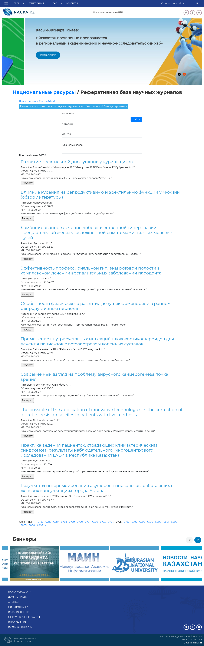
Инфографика (17, 622)
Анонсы (13, 602)
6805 (40, 525)
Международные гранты (24, 617)
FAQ (55, 3)
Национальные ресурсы (44, 92)
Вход (17, 3)
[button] (6, 3)
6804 (32, 525)
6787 (56, 521)
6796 (126, 521)
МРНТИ (66, 134)
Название (68, 113)
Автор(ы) (67, 124)
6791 (87, 521)
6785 (40, 521)
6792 (95, 521)
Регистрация (36, 3)
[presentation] (189, 540)
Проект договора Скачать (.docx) (37, 101)
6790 (80, 521)
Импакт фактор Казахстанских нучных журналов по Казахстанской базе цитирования (73, 106)
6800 (158, 521)
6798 (142, 521)
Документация (17, 597)
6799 (150, 521)
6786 (48, 521)
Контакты (72, 3)
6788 (64, 521)
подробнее (25, 55)
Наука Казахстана (19, 591)
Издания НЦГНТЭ (18, 612)
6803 (24, 525)
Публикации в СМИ (20, 627)
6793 (103, 521)
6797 (134, 521)
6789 (72, 521)
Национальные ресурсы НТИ (108, 12)
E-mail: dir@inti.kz (193, 643)
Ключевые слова (72, 145)
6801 (166, 521)
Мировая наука (18, 607)
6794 (111, 521)
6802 (174, 521)
